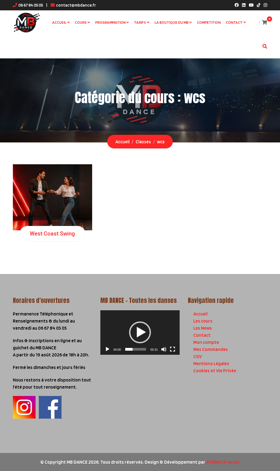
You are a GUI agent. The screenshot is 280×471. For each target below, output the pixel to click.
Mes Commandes (210, 349)
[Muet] (164, 349)
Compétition (209, 22)
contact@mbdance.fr (76, 5)
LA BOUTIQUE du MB (171, 22)
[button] (140, 332)
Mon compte (206, 342)
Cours (81, 22)
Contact (234, 22)
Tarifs (140, 22)
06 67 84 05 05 (30, 5)
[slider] (135, 349)
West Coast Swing (52, 233)
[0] (264, 22)
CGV (197, 356)
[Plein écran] (172, 349)
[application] (140, 332)
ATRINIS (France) (223, 462)
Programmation (110, 22)
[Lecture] (107, 349)
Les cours (202, 321)
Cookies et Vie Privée (214, 370)
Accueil (59, 22)
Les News (202, 328)
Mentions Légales (211, 363)
